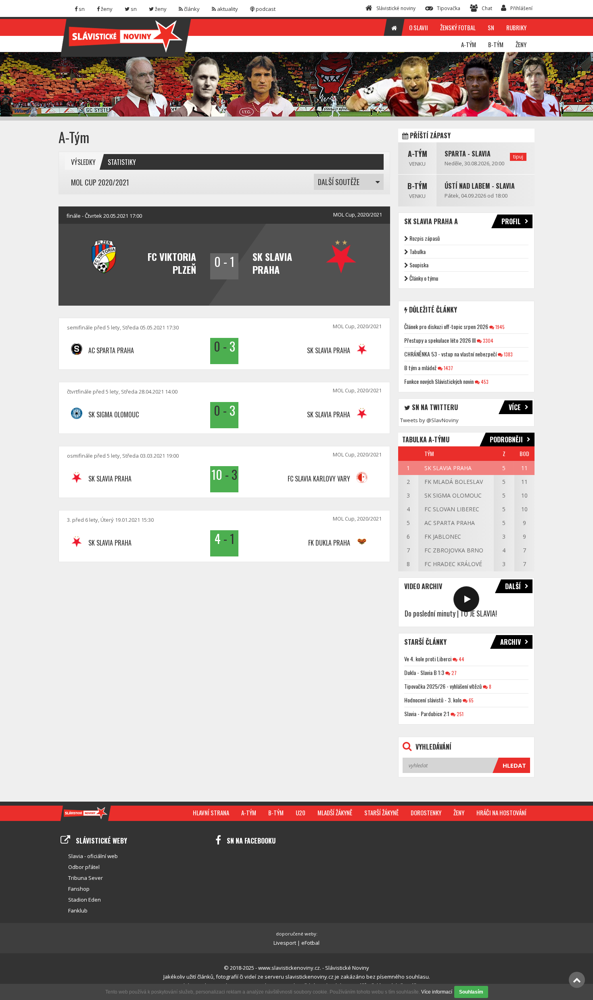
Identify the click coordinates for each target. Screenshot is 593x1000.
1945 (499, 326)
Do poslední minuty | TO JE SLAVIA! (451, 613)
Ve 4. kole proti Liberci (427, 658)
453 (484, 381)
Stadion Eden (84, 899)
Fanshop (79, 888)
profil (511, 221)
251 (459, 713)
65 (471, 700)
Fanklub (78, 910)
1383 (508, 354)
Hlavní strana (211, 812)
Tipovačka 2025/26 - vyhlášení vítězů (443, 686)
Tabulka (417, 251)
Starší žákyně (381, 812)
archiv (510, 642)
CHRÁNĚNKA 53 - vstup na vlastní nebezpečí (450, 354)
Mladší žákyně (334, 812)
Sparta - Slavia (468, 153)
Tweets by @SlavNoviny (429, 420)
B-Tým (417, 186)
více (515, 407)
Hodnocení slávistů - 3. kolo (432, 700)
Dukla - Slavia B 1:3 (424, 672)
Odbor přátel (84, 867)
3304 (487, 340)
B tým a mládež (420, 367)
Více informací (436, 992)
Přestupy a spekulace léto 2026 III (440, 340)
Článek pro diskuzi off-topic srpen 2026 (446, 326)
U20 (300, 812)
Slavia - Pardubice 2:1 (426, 713)
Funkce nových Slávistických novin (439, 381)
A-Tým (417, 153)
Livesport (285, 942)
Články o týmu (423, 278)
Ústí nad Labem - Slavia (480, 186)
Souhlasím (471, 992)
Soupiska (418, 264)
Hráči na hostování (501, 812)
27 (453, 672)
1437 (448, 368)
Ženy (458, 812)
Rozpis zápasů (424, 238)
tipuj (518, 156)
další (513, 586)
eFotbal (310, 942)
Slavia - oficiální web (93, 856)
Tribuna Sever (85, 877)
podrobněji (506, 439)
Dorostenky (426, 812)
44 (460, 659)
